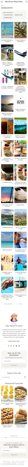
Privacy (22, 461)
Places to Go (18, 14)
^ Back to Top (6, 461)
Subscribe (14, 365)
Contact (14, 462)
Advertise (21, 462)
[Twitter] (16, 346)
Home (2, 5)
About (17, 461)
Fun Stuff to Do (8, 14)
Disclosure (7, 462)
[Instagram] (11, 346)
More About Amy (14, 341)
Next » (21, 303)
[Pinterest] (14, 346)
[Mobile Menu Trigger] (1, 2)
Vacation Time (8, 17)
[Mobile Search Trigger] (26, 2)
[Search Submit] (25, 377)
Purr (23, 464)
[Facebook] (9, 346)
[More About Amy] (14, 317)
